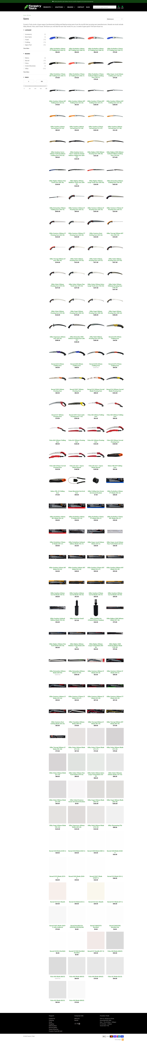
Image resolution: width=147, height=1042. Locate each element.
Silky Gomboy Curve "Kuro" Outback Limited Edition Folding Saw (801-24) (77, 154)
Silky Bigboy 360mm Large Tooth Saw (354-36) (96, 181)
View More (26, 48)
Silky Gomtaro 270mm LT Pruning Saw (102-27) (115, 208)
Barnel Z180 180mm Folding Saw (76, 364)
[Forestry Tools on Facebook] (75, 1024)
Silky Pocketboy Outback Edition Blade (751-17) (77, 543)
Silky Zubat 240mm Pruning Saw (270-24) (77, 259)
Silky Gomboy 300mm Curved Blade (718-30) (115, 593)
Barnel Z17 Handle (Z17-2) (96, 951)
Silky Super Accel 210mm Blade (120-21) (96, 543)
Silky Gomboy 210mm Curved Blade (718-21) (58, 593)
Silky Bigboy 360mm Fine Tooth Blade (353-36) (57, 644)
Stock (50, 1022)
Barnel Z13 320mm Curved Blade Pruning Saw (95, 390)
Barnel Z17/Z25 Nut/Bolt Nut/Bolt (77, 951)
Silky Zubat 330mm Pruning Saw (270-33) (58, 285)
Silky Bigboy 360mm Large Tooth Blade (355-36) (95, 645)
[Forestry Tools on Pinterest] (77, 1024)
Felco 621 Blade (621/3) (57, 1000)
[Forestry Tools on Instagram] (79, 1024)
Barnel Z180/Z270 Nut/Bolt (95, 926)
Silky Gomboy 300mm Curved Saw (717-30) (115, 127)
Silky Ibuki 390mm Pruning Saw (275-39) (96, 337)
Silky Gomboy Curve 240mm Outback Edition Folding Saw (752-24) (57, 153)
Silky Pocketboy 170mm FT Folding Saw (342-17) (115, 49)
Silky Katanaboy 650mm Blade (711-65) (77, 671)
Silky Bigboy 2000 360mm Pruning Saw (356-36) (95, 152)
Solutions (59, 7)
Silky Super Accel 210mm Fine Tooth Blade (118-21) (115, 543)
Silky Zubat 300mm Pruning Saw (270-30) (115, 259)
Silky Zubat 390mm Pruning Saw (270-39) (58, 312)
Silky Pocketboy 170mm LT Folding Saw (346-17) (76, 74)
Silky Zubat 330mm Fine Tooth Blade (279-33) (77, 773)
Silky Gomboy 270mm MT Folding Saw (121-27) (95, 102)
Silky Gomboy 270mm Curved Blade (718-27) (96, 593)
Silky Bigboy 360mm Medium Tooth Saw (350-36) (77, 182)
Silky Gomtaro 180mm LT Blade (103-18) (96, 671)
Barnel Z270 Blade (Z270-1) (58, 877)
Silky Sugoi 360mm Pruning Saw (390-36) (96, 312)
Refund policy (53, 1025)
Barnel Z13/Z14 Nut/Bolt (57, 951)
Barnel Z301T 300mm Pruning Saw (77, 390)
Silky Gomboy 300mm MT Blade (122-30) (115, 568)
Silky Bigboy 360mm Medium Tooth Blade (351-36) (76, 645)
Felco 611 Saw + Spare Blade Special (77, 466)
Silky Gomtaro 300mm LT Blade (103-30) (96, 697)
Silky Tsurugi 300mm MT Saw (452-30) (115, 234)
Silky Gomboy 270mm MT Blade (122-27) (95, 568)
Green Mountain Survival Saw (76, 492)
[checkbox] (35, 34)
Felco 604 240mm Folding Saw (57, 441)
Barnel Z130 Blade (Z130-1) (57, 851)
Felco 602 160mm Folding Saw (96, 415)
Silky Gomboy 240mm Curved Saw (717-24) (77, 127)
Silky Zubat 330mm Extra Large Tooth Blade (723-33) (96, 774)
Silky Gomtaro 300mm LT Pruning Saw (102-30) (57, 234)
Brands (70, 7)
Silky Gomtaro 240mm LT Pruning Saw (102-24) (96, 208)
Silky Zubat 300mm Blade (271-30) (115, 748)
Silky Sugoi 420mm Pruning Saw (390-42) (115, 312)
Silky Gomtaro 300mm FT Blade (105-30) (115, 697)
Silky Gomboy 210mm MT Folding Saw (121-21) (57, 102)
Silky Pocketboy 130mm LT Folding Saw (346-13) (96, 49)
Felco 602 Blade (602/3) (57, 976)
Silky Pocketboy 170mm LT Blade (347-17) (57, 543)
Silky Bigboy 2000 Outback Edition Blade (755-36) (115, 645)
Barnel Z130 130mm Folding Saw (115, 337)
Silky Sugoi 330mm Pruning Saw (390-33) (77, 312)
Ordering (51, 1020)
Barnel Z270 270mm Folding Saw (115, 364)
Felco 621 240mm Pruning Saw (96, 441)
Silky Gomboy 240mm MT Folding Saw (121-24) (76, 102)
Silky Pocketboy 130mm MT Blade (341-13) (57, 517)
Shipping (51, 1024)
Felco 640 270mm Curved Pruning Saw (58, 466)
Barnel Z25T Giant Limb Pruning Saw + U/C (76, 415)
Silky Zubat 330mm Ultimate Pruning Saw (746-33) (115, 285)
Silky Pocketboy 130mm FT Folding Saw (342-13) (57, 49)
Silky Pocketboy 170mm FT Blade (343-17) (96, 517)
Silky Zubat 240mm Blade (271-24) (76, 748)
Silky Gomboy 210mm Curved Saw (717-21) (58, 127)
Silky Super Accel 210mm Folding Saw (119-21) (115, 74)
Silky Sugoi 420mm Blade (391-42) (57, 826)
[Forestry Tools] (32, 7)
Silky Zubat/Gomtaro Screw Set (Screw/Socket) (76, 800)
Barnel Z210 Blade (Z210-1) (76, 851)
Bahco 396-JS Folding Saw (58, 492)
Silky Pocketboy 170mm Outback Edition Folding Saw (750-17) (96, 75)
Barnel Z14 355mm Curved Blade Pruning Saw (115, 390)
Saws (29, 15)
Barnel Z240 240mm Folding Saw (95, 364)
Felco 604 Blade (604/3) (95, 976)
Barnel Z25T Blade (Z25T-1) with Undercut (57, 926)
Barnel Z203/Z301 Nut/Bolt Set (115, 926)
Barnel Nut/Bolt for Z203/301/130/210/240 (77, 926)
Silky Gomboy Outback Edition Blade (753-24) (57, 619)
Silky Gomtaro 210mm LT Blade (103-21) (115, 671)
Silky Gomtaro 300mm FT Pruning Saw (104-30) (76, 234)
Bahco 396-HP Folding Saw (115, 466)
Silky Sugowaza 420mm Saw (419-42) (57, 337)
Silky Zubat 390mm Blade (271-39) (57, 800)
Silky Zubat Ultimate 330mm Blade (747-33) (115, 773)
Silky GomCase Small (77, 618)
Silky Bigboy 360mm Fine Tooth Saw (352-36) (57, 181)
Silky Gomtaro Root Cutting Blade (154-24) (58, 722)
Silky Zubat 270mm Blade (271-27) (96, 748)
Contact (81, 7)
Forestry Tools (31, 1036)
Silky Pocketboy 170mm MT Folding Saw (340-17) (58, 74)
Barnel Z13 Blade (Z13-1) (115, 876)
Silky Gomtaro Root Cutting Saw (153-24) (96, 234)
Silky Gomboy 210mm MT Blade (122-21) (57, 568)
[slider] (24, 86)
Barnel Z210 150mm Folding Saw (57, 364)
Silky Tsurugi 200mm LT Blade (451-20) (96, 722)
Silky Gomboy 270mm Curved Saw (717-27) (96, 127)
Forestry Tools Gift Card (55, 1031)
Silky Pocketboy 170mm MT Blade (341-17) (115, 517)
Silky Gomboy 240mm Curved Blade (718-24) (77, 593)
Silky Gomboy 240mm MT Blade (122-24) (76, 568)
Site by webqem (118, 1039)
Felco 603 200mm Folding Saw (115, 415)
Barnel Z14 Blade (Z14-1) (76, 902)
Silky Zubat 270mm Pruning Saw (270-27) (96, 259)
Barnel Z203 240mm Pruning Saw (57, 390)
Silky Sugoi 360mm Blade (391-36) (115, 800)
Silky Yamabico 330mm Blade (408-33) (76, 722)
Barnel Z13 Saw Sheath (57, 902)
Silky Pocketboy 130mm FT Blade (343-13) (115, 492)
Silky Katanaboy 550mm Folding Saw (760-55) (115, 181)
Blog (88, 7)
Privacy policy (53, 1027)
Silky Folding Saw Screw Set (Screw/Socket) (96, 492)
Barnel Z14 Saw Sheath (95, 902)
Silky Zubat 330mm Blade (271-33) (57, 773)
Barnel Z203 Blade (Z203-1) (77, 877)
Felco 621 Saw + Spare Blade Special (96, 466)
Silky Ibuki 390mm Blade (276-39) (96, 826)
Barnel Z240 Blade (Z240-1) (115, 851)
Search (76, 1020)
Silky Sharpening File (115, 825)
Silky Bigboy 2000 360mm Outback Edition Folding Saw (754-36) (115, 153)
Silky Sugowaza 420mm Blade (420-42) (77, 826)
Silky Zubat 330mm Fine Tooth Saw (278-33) (77, 285)
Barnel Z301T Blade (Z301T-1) (96, 877)
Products (47, 7)
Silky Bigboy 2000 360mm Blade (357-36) (115, 619)
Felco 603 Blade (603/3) (76, 976)
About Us (77, 1018)
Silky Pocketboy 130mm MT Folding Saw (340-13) (77, 49)
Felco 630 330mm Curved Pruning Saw (115, 441)
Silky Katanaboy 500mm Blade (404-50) (58, 671)
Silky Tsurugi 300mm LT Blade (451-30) (58, 748)
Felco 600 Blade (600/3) (115, 951)
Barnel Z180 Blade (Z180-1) (95, 851)
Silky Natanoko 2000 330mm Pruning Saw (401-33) (76, 338)
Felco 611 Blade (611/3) (115, 976)
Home (24, 15)
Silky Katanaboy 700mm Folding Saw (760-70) (58, 208)
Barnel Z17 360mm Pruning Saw (58, 415)
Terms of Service (53, 1029)
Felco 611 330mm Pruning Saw (76, 441)
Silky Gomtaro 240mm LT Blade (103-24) (57, 697)
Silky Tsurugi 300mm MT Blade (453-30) (115, 722)
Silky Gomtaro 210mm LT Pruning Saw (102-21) (77, 208)
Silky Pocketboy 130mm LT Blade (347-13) (76, 517)
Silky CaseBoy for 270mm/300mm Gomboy (96, 619)
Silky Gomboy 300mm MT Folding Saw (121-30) (115, 102)
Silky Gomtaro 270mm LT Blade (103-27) (76, 697)
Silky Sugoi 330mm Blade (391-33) (96, 800)
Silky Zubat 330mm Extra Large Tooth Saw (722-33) (96, 285)
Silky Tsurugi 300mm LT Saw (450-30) (58, 259)
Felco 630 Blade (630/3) (76, 1000)
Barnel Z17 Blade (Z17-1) (115, 902)
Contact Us (52, 1018)
